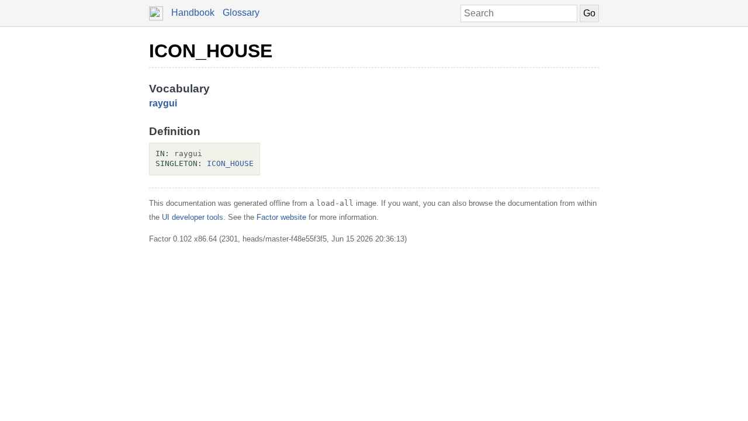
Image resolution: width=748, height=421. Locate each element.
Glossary (241, 13)
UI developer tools (192, 217)
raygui (163, 103)
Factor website (281, 217)
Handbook (192, 13)
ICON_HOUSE (210, 50)
